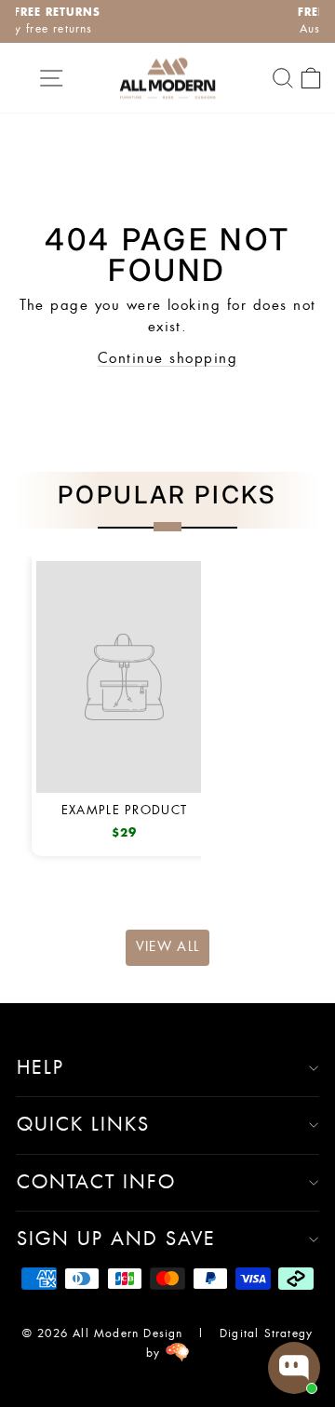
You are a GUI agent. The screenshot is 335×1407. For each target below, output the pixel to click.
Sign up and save (116, 1239)
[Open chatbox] (294, 1368)
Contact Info (96, 1182)
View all (168, 947)
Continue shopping (167, 359)
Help (40, 1068)
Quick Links (83, 1125)
